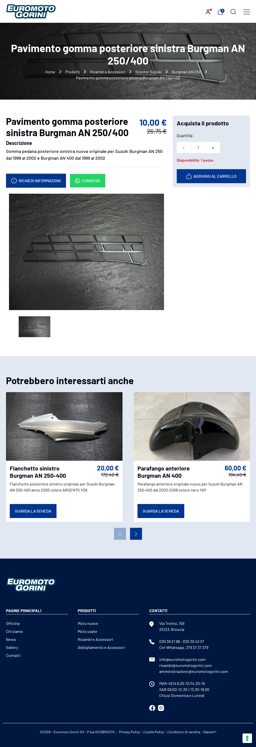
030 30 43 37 (193, 641)
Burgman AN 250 (186, 71)
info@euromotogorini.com (182, 659)
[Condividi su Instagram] (161, 707)
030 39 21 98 (169, 641)
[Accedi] (208, 11)
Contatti (13, 655)
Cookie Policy (153, 732)
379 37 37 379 (197, 647)
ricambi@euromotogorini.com (185, 665)
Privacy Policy (129, 732)
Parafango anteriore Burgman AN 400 (164, 472)
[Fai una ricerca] (233, 11)
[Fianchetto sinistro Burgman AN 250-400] (64, 425)
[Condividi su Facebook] (152, 707)
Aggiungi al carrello (215, 176)
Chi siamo (14, 631)
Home (50, 71)
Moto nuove (88, 623)
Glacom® (209, 732)
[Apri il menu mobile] (247, 11)
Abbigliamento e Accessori (101, 647)
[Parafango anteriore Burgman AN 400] (192, 425)
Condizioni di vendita (183, 732)
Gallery (12, 647)
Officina (13, 623)
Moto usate (87, 631)
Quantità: (185, 135)
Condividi (91, 180)
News (11, 639)
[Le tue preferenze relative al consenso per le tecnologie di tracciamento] (247, 738)
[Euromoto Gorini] (31, 11)
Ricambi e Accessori (107, 71)
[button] (136, 534)
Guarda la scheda (33, 511)
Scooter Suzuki (148, 71)
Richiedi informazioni (40, 180)
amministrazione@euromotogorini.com (193, 671)
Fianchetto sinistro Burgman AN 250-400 (38, 472)
